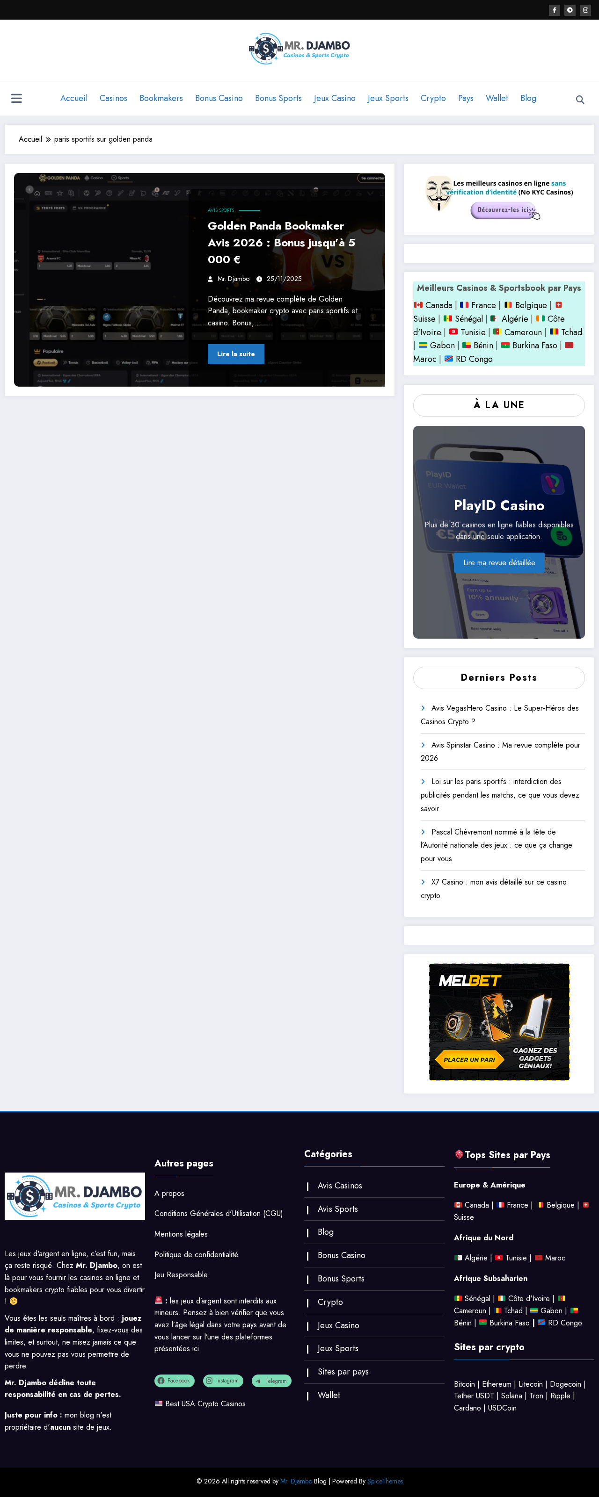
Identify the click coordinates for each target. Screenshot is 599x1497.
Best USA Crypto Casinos (205, 1403)
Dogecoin (565, 1384)
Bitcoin (464, 1384)
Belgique (530, 305)
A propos (169, 1193)
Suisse (424, 319)
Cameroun (522, 332)
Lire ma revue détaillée (499, 562)
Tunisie (473, 332)
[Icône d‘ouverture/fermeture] (16, 100)
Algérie (515, 319)
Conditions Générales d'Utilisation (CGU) (218, 1213)
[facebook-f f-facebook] (554, 10)
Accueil (74, 98)
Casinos (113, 98)
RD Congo (473, 359)
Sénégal (469, 319)
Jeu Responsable (181, 1274)
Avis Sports (221, 210)
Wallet (497, 98)
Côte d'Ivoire (529, 1298)
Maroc (555, 1257)
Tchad (571, 332)
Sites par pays (343, 1372)
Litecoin (531, 1384)
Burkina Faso (533, 345)
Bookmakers (161, 98)
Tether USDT (474, 1395)
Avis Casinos (340, 1186)
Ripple (560, 1395)
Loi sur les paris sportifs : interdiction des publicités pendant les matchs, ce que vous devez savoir (500, 795)
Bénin (482, 345)
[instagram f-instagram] (585, 10)
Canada (438, 305)
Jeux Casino (335, 98)
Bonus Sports (278, 98)
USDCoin (502, 1408)
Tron (536, 1395)
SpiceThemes (385, 1481)
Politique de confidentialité (196, 1254)
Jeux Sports (388, 98)
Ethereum (496, 1384)
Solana (511, 1395)
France (482, 305)
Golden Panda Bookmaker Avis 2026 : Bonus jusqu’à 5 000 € (281, 242)
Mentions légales (181, 1234)
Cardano (467, 1408)
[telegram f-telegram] (570, 10)
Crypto (433, 98)
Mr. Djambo (233, 278)
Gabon (441, 345)
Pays (466, 98)
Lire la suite (236, 354)
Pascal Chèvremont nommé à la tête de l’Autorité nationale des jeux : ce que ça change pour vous (496, 845)
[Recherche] (580, 100)
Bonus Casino (219, 98)
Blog (528, 98)
